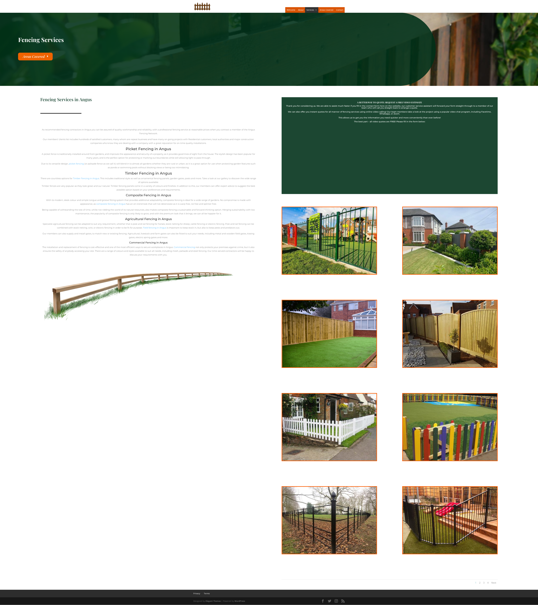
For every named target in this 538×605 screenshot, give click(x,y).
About (301, 10)
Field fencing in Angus (154, 227)
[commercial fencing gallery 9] (450, 459)
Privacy (196, 593)
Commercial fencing (184, 247)
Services (310, 10)
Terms (207, 593)
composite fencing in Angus (110, 204)
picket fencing (76, 163)
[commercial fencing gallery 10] (450, 553)
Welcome (291, 10)
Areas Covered (326, 10)
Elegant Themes (213, 601)
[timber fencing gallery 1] (329, 366)
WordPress (240, 601)
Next (493, 582)
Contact (339, 10)
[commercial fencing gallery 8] (329, 553)
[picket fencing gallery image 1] (329, 459)
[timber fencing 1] (450, 366)
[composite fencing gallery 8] (450, 273)
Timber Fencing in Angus (86, 178)
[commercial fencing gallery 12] (329, 273)
